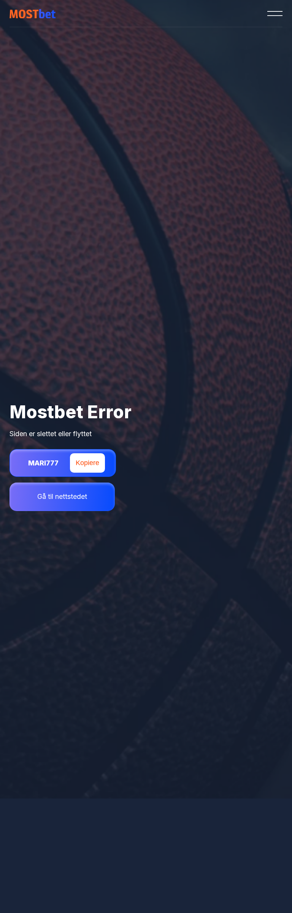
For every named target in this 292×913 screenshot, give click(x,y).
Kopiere (87, 463)
